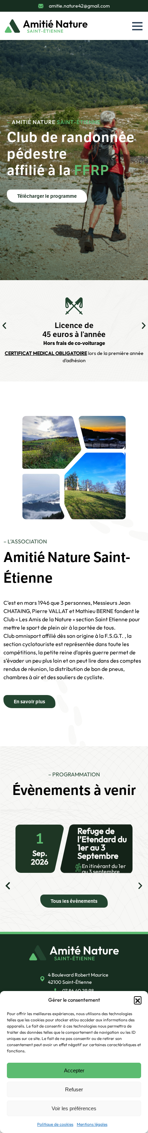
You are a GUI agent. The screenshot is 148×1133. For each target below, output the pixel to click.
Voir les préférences (74, 1108)
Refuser (74, 1089)
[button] (137, 1000)
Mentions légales (92, 1124)
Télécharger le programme (47, 196)
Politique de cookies (55, 1124)
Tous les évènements (74, 901)
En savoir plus (29, 701)
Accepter (74, 1070)
